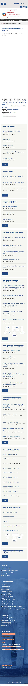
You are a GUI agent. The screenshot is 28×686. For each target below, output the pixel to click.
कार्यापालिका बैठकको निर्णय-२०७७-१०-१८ (11, 486)
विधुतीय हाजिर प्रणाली (7, 604)
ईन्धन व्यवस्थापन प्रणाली (8, 596)
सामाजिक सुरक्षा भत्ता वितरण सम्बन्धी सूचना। (11, 436)
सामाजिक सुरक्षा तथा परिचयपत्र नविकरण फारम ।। (13, 526)
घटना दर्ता (4, 584)
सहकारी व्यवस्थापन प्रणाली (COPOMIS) (12, 606)
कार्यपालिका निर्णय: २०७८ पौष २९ (9, 459)
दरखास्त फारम (5, 521)
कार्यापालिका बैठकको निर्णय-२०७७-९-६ (10, 491)
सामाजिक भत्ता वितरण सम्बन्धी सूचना (10, 414)
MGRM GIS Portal (7, 592)
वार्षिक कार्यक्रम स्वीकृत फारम (8, 213)
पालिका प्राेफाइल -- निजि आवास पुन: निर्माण (11, 350)
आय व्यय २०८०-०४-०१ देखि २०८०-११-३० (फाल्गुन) (13, 182)
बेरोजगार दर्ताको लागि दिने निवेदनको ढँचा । (11, 530)
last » (14, 335)
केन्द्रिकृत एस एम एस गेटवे (8, 599)
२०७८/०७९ (12, 112)
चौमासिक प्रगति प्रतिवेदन (8, 620)
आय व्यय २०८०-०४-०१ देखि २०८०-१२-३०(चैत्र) (13, 176)
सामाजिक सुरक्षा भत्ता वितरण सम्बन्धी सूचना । (11, 422)
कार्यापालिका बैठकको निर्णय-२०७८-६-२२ (11, 468)
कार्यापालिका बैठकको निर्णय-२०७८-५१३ (10, 473)
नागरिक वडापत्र (6, 589)
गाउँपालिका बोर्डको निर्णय (12, 109)
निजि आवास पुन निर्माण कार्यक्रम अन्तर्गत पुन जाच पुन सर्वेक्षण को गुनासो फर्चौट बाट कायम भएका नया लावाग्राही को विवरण (14, 365)
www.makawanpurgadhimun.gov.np (15, 649)
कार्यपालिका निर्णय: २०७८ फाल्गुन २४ (10, 454)
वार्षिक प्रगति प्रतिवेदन (7, 618)
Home (2, 23)
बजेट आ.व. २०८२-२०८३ (8, 158)
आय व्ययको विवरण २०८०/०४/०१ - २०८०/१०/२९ (13, 189)
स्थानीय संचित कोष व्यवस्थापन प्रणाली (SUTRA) (14, 609)
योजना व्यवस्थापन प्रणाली (8, 601)
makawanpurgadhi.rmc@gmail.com (11, 644)
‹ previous (15, 327)
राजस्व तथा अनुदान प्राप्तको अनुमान (10, 206)
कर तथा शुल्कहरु (6, 575)
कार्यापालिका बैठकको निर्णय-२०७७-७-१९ (11, 496)
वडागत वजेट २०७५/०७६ (8, 219)
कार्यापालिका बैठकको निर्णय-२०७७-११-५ (11, 482)
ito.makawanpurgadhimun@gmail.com (11, 646)
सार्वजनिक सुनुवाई (6, 623)
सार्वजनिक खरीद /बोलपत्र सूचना (10, 570)
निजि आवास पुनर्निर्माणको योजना (9, 357)
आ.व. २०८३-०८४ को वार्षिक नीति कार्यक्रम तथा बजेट (13, 152)
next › (22, 332)
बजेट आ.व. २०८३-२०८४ (8, 145)
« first (7, 327)
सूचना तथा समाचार (6, 568)
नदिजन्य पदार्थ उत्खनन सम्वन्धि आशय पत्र (11, 259)
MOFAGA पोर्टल (6, 594)
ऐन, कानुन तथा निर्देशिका (8, 573)
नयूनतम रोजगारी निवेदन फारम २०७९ (10, 516)
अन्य (5, 164)
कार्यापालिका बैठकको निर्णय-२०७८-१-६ (10, 477)
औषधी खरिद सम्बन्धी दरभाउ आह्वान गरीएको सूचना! (12, 245)
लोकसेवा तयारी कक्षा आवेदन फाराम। (10, 512)
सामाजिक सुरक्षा (6, 587)
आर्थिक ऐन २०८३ (6, 139)
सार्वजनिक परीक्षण (6, 625)
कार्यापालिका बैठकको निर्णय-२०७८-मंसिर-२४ (11, 463)
